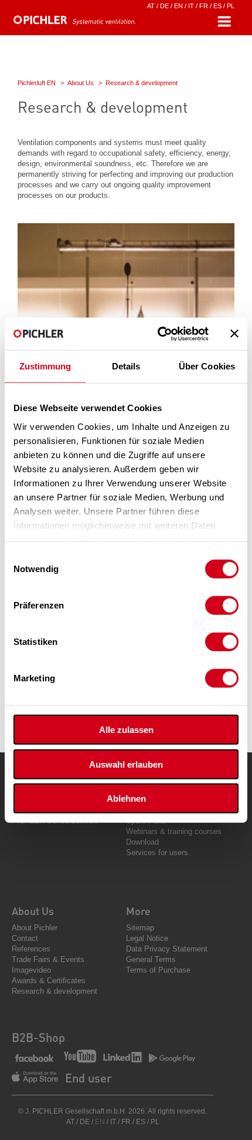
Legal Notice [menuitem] (147, 938)
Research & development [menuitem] (54, 991)
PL (230, 5)
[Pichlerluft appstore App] (35, 1078)
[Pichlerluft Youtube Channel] (80, 1057)
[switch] (222, 605)
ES (217, 5)
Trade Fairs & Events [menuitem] (48, 959)
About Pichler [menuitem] (34, 927)
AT (151, 5)
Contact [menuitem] (25, 938)
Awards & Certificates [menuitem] (49, 980)
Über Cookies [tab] (207, 366)
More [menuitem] (138, 910)
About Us (80, 82)
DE (164, 5)
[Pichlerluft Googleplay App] (172, 1059)
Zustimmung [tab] (45, 366)
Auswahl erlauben (126, 764)
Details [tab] (126, 366)
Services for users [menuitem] (157, 852)
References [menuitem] (31, 948)
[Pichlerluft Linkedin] (122, 1058)
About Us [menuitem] (33, 910)
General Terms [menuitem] (151, 959)
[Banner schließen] (234, 333)
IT (191, 5)
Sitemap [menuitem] (140, 927)
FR (203, 5)
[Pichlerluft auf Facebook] (34, 1059)
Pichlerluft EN (37, 82)
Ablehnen (126, 798)
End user (88, 1077)
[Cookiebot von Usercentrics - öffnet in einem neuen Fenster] (158, 333)
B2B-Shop (38, 1037)
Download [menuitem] (142, 842)
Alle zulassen (126, 730)
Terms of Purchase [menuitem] (158, 970)
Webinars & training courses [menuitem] (174, 831)
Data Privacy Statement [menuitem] (166, 948)
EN (178, 5)
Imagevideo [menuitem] (31, 970)
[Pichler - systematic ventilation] (76, 22)
